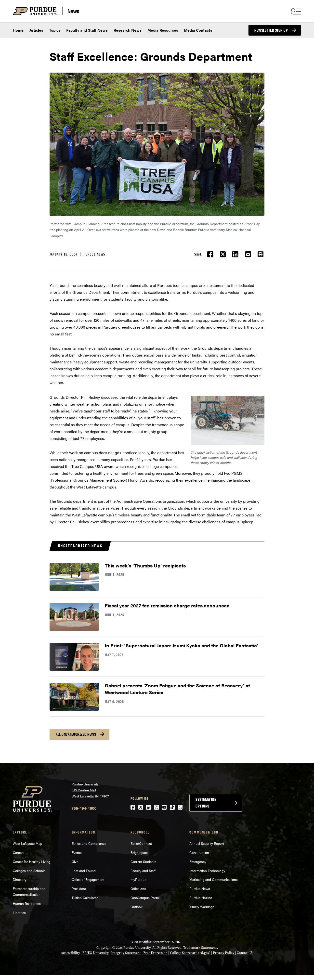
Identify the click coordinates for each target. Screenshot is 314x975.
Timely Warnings (201, 906)
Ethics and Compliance (89, 843)
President (79, 888)
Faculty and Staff (143, 870)
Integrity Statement (126, 952)
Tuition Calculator (85, 897)
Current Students (143, 861)
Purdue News (94, 254)
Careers (19, 852)
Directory (19, 879)
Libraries (19, 912)
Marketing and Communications (213, 879)
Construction (199, 852)
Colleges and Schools (29, 870)
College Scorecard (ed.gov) (190, 952)
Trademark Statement (200, 947)
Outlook (137, 906)
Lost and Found (84, 870)
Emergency (197, 861)
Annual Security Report (206, 843)
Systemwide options (206, 802)
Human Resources (27, 903)
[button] (260, 254)
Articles (36, 30)
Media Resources (162, 30)
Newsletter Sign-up (271, 30)
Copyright (104, 947)
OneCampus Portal (145, 897)
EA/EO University (95, 952)
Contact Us (245, 952)
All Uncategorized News (76, 734)
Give (75, 861)
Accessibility (70, 952)
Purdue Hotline (200, 897)
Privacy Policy (223, 952)
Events (77, 852)
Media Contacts (198, 30)
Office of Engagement (88, 879)
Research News (128, 30)
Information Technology (207, 870)
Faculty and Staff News (87, 30)
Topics (54, 30)
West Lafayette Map (27, 843)
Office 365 (138, 888)
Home (18, 30)
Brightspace (139, 852)
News (73, 11)
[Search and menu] (295, 11)
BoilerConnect (141, 843)
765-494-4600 (84, 808)
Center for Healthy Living (31, 861)
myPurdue (138, 879)
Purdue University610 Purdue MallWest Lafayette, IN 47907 (90, 790)
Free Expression (155, 952)
